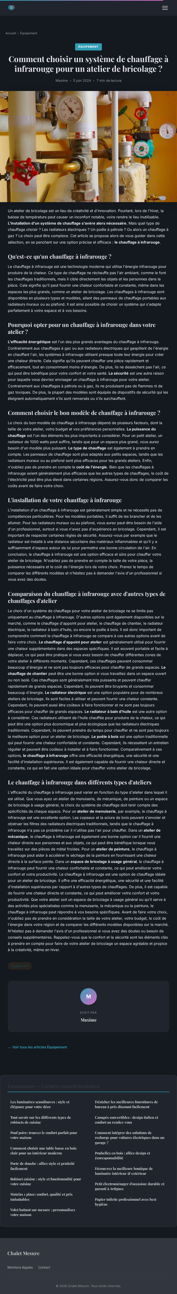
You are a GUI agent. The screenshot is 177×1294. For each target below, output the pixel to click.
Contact (44, 1267)
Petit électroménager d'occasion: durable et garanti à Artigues (129, 1186)
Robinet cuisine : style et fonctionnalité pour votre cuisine (45, 1181)
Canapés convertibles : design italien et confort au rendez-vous (126, 1120)
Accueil (11, 33)
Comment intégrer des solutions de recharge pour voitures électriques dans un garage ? (129, 1137)
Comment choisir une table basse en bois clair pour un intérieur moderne (43, 1150)
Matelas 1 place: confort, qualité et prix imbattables (41, 1196)
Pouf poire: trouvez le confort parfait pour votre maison (43, 1135)
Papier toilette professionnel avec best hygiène (125, 1201)
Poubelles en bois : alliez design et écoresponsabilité (122, 1155)
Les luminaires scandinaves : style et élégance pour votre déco (39, 1104)
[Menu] (165, 8)
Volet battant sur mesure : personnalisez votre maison (42, 1212)
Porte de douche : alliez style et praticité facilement (42, 1166)
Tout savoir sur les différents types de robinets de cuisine (40, 1120)
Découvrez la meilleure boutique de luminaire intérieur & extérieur (124, 1171)
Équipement (28, 33)
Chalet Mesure (23, 1253)
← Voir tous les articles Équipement (37, 1047)
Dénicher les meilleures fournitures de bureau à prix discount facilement (126, 1104)
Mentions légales (20, 1267)
